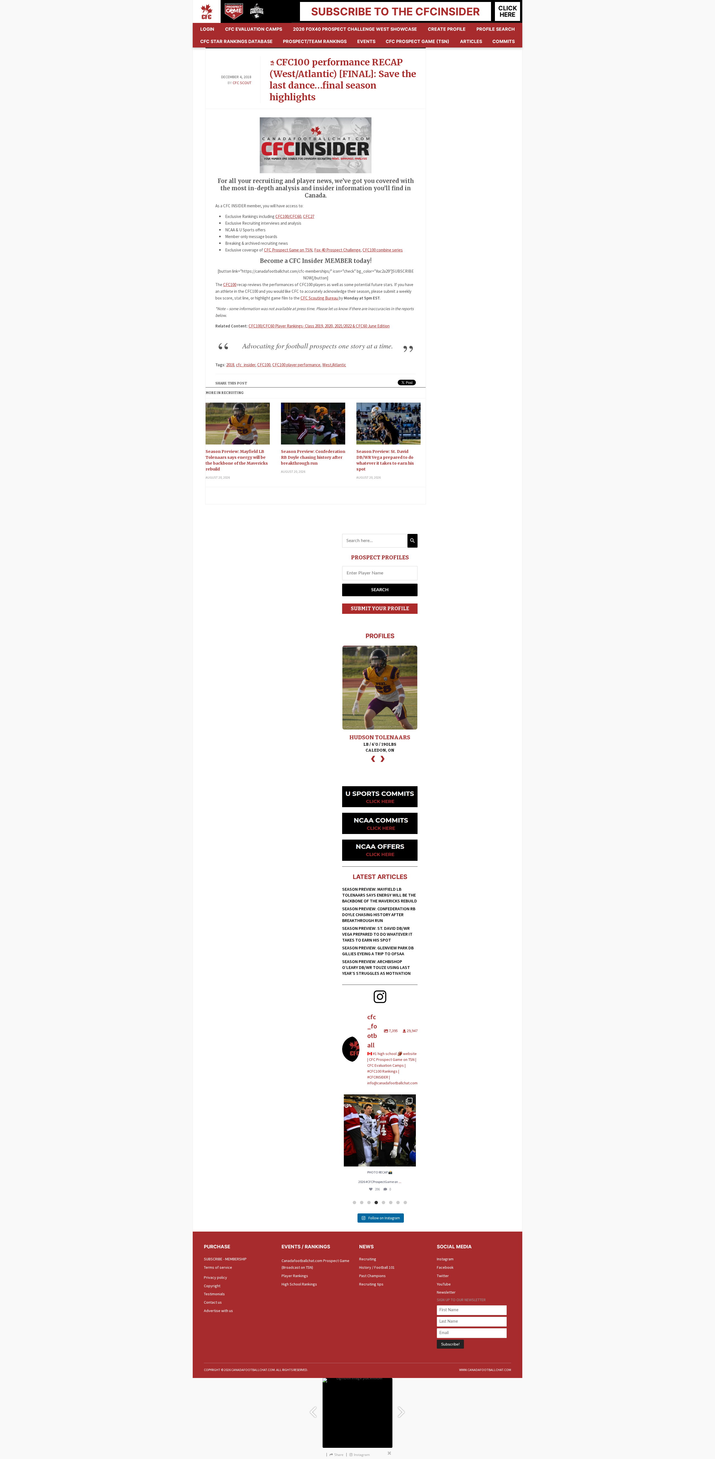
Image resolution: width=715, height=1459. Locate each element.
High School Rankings (299, 1284)
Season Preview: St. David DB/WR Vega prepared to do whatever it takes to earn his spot (385, 460)
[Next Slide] (402, 1409)
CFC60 (295, 216)
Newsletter (446, 1292)
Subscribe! (450, 1344)
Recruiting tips (371, 1284)
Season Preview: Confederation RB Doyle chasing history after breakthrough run (313, 457)
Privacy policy (215, 1277)
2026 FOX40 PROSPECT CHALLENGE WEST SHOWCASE (355, 29)
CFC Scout (242, 82)
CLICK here (507, 11)
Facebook (445, 1267)
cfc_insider (245, 364)
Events (366, 41)
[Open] (380, 1130)
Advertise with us (218, 1310)
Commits (503, 41)
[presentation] (373, 758)
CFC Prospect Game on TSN (288, 250)
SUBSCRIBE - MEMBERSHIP (225, 1258)
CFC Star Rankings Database (236, 41)
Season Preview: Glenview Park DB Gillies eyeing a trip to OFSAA (378, 950)
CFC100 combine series (383, 250)
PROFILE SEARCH (495, 29)
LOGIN (207, 29)
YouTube (444, 1284)
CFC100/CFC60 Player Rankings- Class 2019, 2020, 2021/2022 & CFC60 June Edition (319, 326)
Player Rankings (295, 1275)
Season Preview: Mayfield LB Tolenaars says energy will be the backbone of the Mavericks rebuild (237, 460)
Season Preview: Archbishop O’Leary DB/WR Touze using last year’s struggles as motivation (376, 967)
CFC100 (229, 284)
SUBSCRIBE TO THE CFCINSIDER (395, 11)
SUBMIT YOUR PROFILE (380, 608)
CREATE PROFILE (447, 29)
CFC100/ (282, 216)
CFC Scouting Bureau (320, 298)
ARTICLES (471, 41)
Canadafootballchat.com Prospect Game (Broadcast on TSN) (315, 1264)
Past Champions (372, 1275)
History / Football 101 (377, 1267)
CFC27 (308, 216)
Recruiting (367, 1258)
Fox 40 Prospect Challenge (337, 250)
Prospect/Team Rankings (315, 41)
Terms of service (218, 1267)
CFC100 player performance (296, 364)
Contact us (213, 1302)
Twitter (443, 1275)
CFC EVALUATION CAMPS (253, 29)
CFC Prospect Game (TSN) (417, 41)
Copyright (212, 1285)
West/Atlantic (334, 364)
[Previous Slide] (313, 1409)
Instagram (445, 1258)
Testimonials (214, 1293)
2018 (230, 364)
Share (339, 1454)
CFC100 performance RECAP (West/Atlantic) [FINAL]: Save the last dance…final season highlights (343, 80)
